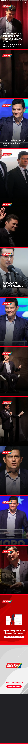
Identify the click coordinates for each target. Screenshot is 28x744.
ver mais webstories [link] (14, 686)
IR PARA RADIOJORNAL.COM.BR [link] (14, 637)
